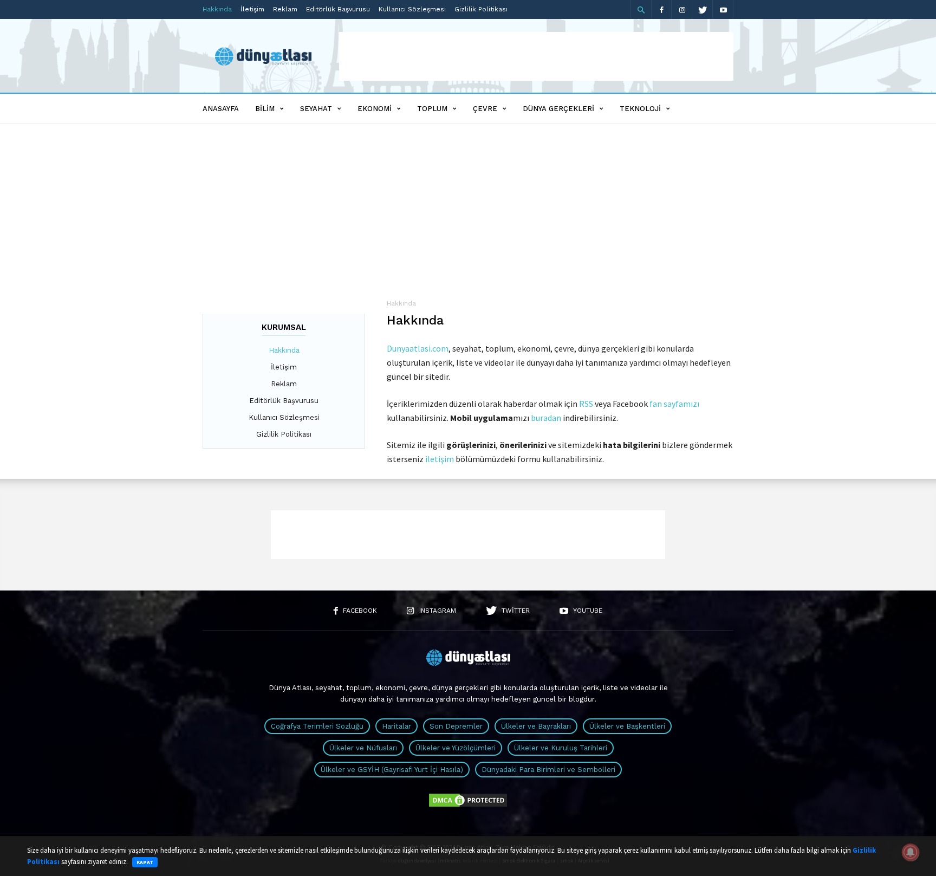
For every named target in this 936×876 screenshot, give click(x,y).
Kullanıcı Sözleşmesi (412, 9)
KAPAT (144, 862)
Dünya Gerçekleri (558, 109)
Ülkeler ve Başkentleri (627, 726)
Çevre (485, 109)
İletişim (252, 9)
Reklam (285, 9)
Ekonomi (375, 109)
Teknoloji (640, 109)
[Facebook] (661, 9)
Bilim (265, 109)
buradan (546, 417)
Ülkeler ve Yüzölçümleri (455, 748)
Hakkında (217, 9)
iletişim (439, 458)
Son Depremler (456, 726)
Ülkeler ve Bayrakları (536, 726)
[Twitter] (702, 9)
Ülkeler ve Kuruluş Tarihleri (560, 748)
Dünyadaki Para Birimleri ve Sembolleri (548, 769)
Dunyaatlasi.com (417, 348)
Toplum (432, 109)
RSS (586, 403)
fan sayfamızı (674, 403)
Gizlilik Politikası (481, 9)
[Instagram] (682, 9)
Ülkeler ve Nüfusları (363, 748)
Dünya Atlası (290, 688)
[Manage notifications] (910, 852)
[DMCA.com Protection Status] (468, 806)
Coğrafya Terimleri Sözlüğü (317, 726)
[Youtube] (723, 9)
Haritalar (396, 726)
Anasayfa (221, 109)
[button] (640, 10)
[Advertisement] (536, 56)
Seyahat (316, 109)
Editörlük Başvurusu (338, 9)
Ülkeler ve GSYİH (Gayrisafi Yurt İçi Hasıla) (392, 769)
